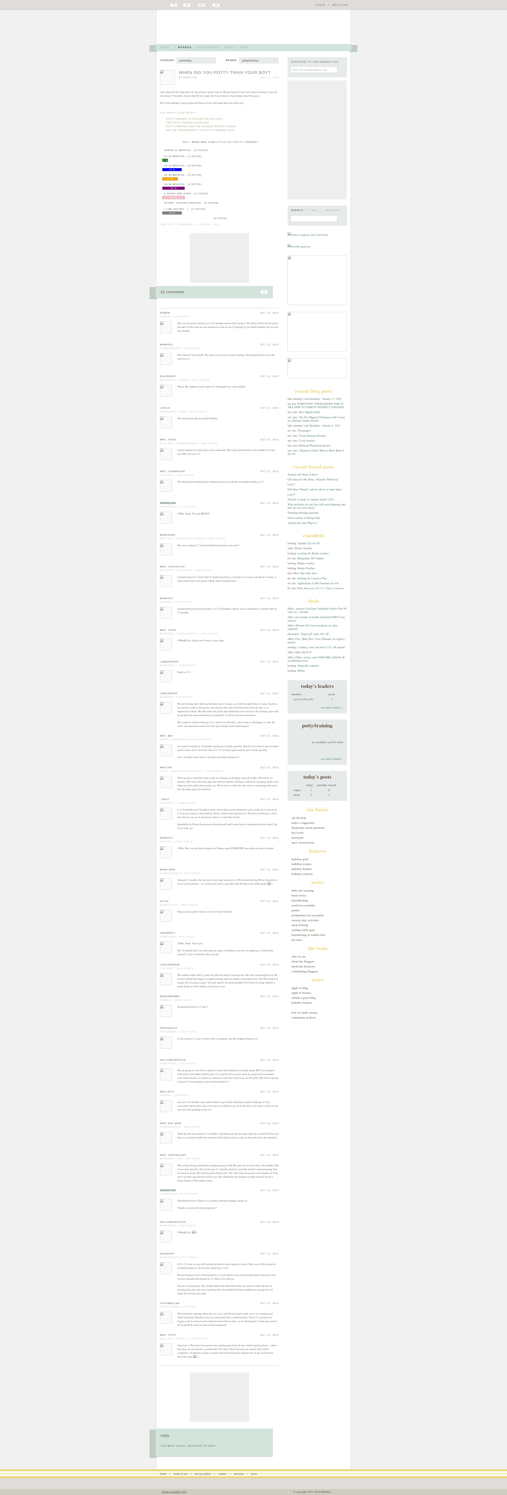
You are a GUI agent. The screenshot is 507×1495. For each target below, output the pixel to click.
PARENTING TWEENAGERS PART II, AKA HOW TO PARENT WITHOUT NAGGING (316, 405)
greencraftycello (304, 699)
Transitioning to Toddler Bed (308, 935)
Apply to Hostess (301, 993)
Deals (229, 47)
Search (297, 210)
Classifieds (208, 47)
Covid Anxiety (307, 440)
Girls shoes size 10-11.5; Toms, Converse (320, 588)
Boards (185, 47)
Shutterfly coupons (308, 665)
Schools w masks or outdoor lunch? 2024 (311, 499)
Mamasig (166, 344)
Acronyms (298, 837)
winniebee (167, 535)
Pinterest (195, 5)
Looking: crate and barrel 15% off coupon (321, 647)
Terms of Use (180, 1474)
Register (340, 5)
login (180, 1446)
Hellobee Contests (302, 874)
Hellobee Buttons (302, 1002)
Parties (296, 910)
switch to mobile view (174, 1491)
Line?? (291, 484)
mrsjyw (166, 767)
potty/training (250, 60)
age (216, 224)
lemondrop (169, 693)
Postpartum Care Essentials (308, 915)
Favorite (257, 292)
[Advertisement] (219, 258)
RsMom (165, 313)
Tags (314, 210)
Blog (165, 47)
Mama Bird (167, 869)
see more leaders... (332, 707)
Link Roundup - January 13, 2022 (323, 399)
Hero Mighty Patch (309, 412)
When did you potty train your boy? (225, 72)
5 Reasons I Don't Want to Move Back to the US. (316, 452)
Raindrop (167, 1254)
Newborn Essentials (303, 905)
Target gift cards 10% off (314, 634)
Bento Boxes (299, 895)
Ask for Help (299, 818)
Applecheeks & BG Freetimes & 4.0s (318, 583)
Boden (301, 670)
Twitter (167, 5)
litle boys (202, 224)
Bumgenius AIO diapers (310, 558)
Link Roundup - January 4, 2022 (322, 425)
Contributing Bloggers (305, 971)
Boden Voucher (303, 548)
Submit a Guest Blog (304, 998)
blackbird (168, 376)
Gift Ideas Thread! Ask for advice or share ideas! (315, 489)
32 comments (172, 292)
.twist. (165, 799)
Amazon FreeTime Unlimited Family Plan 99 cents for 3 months (317, 610)
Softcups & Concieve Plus (312, 578)
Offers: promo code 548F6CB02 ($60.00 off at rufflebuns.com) (316, 659)
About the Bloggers (303, 961)
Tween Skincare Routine (312, 435)
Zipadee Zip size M (308, 543)
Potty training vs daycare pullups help (194, 119)
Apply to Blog (300, 988)
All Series (297, 940)
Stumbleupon (232, 292)
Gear (244, 47)
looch (165, 408)
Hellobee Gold (300, 859)
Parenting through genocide (303, 513)
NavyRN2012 (168, 1028)
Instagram (209, 5)
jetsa (164, 901)
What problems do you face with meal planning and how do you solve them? (316, 506)
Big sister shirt (308, 573)
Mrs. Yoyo (168, 1335)
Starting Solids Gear (303, 930)
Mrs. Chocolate (172, 566)
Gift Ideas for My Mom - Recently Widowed (313, 479)
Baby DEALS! (303, 652)
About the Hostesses (303, 966)
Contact (222, 1474)
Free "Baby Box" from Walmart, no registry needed (316, 640)
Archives (333, 210)
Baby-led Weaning (303, 890)
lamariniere (169, 662)
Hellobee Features (302, 869)
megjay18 (167, 1091)
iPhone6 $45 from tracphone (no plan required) (312, 627)
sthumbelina (170, 1303)
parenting (185, 60)
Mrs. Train (168, 439)
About (163, 1474)
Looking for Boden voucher (313, 553)
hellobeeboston (173, 1060)
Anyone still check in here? (303, 474)
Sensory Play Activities (305, 920)
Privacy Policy (203, 1474)
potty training (180, 224)
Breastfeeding (300, 900)
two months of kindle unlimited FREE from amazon (316, 618)
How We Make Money (305, 1012)
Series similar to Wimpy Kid (304, 518)
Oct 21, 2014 (269, 313)
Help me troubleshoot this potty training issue (200, 130)
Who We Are (299, 956)
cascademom (170, 964)
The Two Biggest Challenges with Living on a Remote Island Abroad (316, 418)
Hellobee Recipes (302, 864)
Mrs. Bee (166, 736)
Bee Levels (298, 832)
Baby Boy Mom (170, 1123)
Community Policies (304, 1017)
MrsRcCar (190, 77)
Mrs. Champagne (172, 471)
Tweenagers (304, 430)
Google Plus (161, 5)
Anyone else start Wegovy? (303, 523)
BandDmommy (170, 996)
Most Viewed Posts (303, 842)
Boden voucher (306, 563)
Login (320, 5)
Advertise (239, 1474)
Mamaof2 (166, 598)
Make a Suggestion (303, 823)
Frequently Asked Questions (308, 828)
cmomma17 (168, 933)
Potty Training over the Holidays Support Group (201, 126)
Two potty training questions (187, 122)
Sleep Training (300, 925)
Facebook (181, 5)
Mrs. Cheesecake (173, 1155)
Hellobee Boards (195, 28)
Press (254, 1474)
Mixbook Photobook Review (315, 445)
